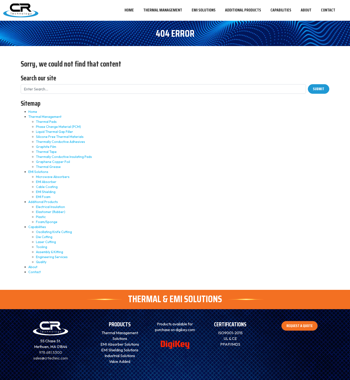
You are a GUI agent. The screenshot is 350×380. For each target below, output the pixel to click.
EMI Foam (43, 197)
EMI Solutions (38, 172)
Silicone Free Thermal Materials (60, 137)
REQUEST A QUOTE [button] (299, 326)
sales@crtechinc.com (50, 358)
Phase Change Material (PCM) (58, 127)
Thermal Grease (48, 167)
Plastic (41, 217)
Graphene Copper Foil (53, 162)
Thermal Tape (46, 152)
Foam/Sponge (46, 222)
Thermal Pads (46, 122)
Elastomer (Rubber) (50, 212)
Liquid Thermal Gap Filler (54, 132)
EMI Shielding (45, 192)
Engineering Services (52, 257)
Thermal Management (44, 117)
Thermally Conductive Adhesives (60, 142)
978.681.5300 (50, 352)
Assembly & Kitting (49, 252)
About (32, 267)
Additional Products (43, 202)
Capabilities (37, 227)
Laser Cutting (46, 242)
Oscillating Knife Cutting (54, 232)
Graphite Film (46, 147)
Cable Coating (47, 187)
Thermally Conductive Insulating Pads (64, 157)
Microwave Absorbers (53, 177)
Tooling (41, 247)
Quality (41, 262)
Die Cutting (44, 237)
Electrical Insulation (50, 207)
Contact (34, 272)
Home (32, 111)
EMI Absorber (46, 182)
